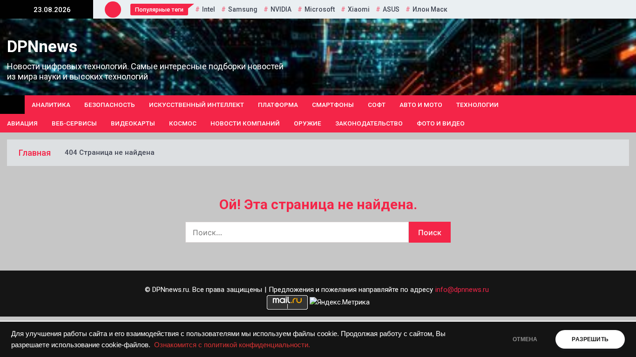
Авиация (22, 123)
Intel (208, 9)
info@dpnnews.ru (462, 289)
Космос (182, 123)
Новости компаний (245, 123)
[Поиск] (625, 114)
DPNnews (42, 46)
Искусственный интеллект (196, 104)
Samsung (242, 9)
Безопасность (109, 104)
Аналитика (51, 104)
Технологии (477, 104)
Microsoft (319, 9)
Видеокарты (133, 123)
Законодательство (369, 123)
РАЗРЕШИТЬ (590, 339)
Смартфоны (333, 104)
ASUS (391, 9)
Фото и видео (441, 123)
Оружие (307, 123)
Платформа (278, 104)
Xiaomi (359, 9)
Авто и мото (420, 104)
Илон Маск (430, 9)
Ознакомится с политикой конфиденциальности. (232, 345)
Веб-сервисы (74, 123)
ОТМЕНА (525, 339)
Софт (377, 104)
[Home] (12, 104)
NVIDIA (281, 9)
